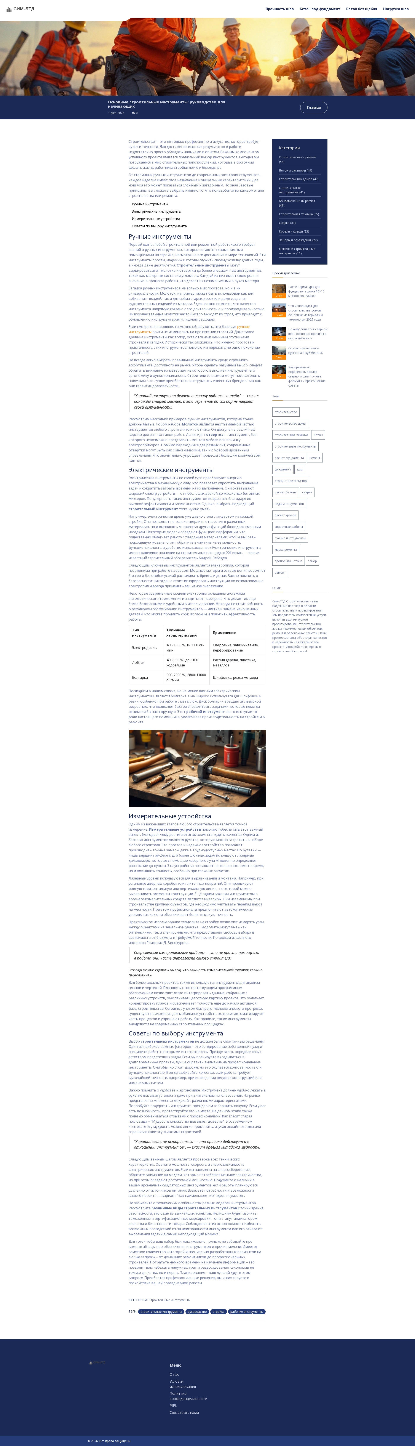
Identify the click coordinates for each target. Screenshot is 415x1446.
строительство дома (290, 423)
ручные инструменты (290, 538)
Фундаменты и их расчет (297, 203)
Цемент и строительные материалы (297, 251)
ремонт (280, 572)
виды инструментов (289, 504)
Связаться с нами (184, 1412)
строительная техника (291, 435)
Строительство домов (299, 179)
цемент (315, 458)
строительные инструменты (161, 1312)
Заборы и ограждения (298, 240)
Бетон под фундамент (320, 8)
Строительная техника (299, 214)
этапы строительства (291, 481)
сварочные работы (289, 527)
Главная (314, 107)
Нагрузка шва (396, 8)
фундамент (283, 469)
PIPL (173, 1405)
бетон (318, 435)
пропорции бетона (288, 561)
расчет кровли (285, 515)
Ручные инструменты (150, 204)
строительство (286, 412)
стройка (219, 1312)
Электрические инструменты (156, 211)
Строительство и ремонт (297, 159)
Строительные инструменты (169, 1300)
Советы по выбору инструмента (159, 226)
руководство (197, 1312)
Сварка (287, 223)
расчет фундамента (289, 458)
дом (300, 469)
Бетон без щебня (361, 8)
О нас (174, 1374)
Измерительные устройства (156, 218)
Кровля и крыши (294, 231)
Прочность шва (280, 8)
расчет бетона (286, 492)
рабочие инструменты (246, 1312)
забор (312, 561)
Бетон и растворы (295, 170)
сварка (307, 492)
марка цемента (286, 549)
